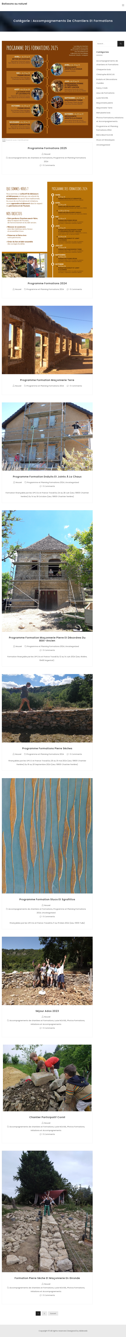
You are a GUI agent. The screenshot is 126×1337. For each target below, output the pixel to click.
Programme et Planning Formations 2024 (45, 289)
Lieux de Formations (105, 93)
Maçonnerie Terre (104, 107)
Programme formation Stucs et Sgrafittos (47, 899)
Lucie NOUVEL (60, 1020)
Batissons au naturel (14, 3)
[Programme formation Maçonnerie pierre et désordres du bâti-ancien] (47, 571)
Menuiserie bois (103, 112)
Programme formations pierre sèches (47, 748)
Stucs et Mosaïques (105, 140)
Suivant (53, 1313)
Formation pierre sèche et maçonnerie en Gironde (47, 1278)
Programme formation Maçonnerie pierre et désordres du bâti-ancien (47, 639)
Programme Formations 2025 (47, 148)
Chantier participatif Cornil (47, 1117)
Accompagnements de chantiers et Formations (30, 157)
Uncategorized (72, 482)
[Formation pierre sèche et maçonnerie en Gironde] (47, 1211)
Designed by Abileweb (77, 1330)
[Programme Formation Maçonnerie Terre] (47, 340)
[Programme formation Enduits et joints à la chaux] (47, 436)
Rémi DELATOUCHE (104, 135)
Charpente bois (103, 69)
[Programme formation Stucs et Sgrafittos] (47, 836)
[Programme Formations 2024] (47, 229)
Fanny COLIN (101, 88)
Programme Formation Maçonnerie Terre (47, 380)
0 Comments (49, 165)
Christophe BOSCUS (105, 74)
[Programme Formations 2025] (47, 91)
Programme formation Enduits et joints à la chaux (47, 476)
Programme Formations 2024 (47, 283)
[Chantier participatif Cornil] (47, 1078)
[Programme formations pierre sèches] (47, 708)
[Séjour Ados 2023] (47, 971)
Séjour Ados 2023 (47, 1011)
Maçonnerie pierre (104, 102)
